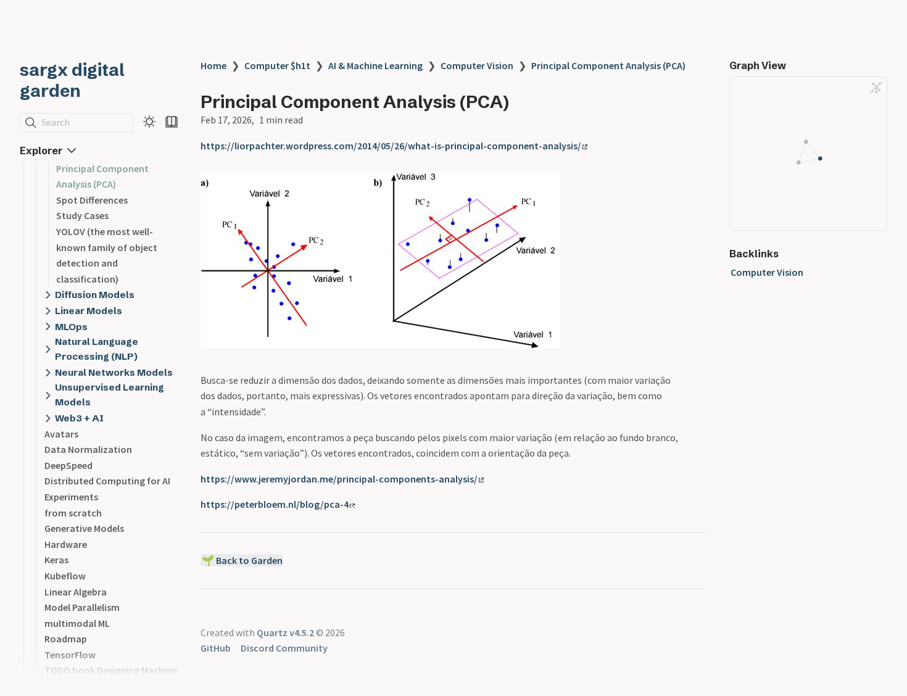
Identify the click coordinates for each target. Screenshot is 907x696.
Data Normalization (88, 449)
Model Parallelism (82, 607)
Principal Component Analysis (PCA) (608, 65)
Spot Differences (92, 200)
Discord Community (284, 648)
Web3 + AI (79, 418)
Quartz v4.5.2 (285, 632)
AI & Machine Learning (375, 65)
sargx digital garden (72, 80)
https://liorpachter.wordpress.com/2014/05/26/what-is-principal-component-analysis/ (391, 145)
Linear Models (88, 311)
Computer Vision (477, 65)
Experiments (71, 497)
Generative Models (84, 528)
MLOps (71, 327)
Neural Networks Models (114, 372)
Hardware (65, 544)
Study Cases (82, 215)
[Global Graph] (876, 87)
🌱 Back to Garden (242, 560)
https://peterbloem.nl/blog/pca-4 (275, 504)
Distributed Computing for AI (107, 480)
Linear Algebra (75, 592)
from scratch (73, 513)
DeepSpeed (68, 465)
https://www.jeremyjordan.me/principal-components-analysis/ (339, 479)
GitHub (216, 648)
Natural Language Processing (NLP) (96, 349)
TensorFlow (70, 654)
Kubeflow (65, 576)
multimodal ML (77, 623)
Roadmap (65, 638)
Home (213, 65)
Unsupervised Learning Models (109, 394)
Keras (56, 559)
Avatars (61, 434)
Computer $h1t (277, 65)
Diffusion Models (95, 294)
